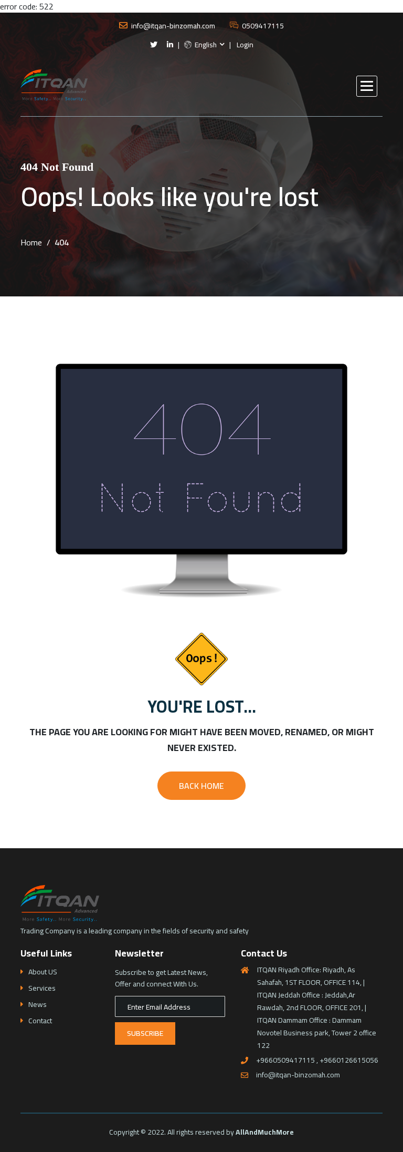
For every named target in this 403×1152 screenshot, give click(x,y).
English (205, 44)
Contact (40, 1020)
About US (42, 972)
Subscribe (145, 1033)
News (37, 1004)
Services (42, 988)
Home (31, 242)
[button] (366, 86)
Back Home (201, 786)
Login (245, 44)
